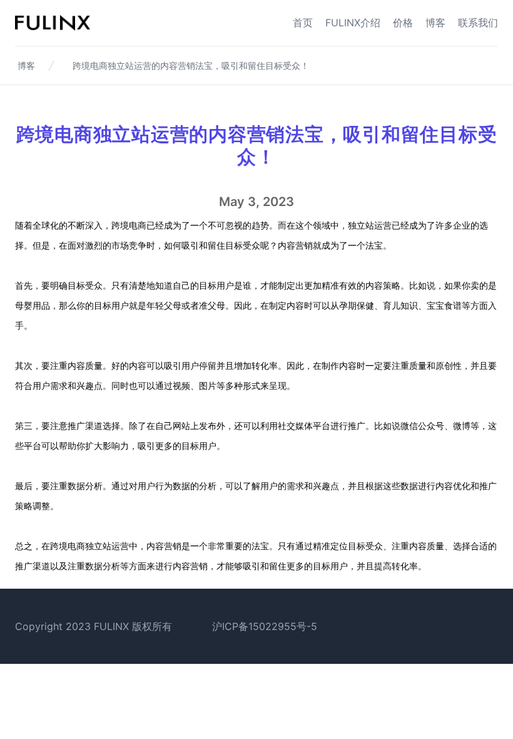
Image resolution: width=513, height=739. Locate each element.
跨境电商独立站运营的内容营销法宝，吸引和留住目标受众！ (191, 65)
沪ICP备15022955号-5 (264, 626)
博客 (435, 22)
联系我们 (478, 22)
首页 (303, 22)
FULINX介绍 (352, 22)
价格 (403, 22)
